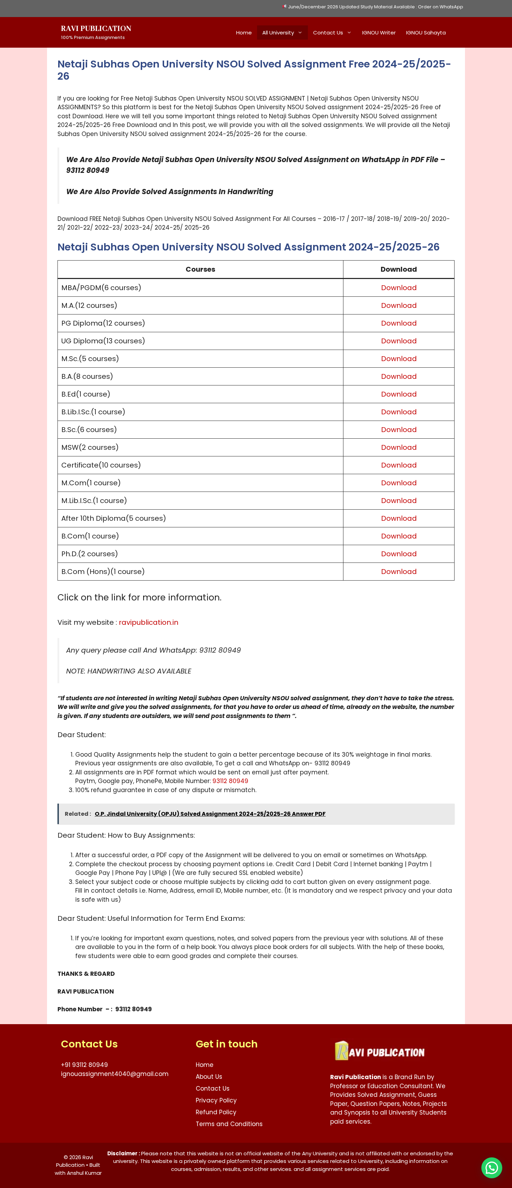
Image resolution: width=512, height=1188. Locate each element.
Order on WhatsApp (440, 6)
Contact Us (328, 32)
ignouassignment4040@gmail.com (115, 1074)
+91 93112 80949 (84, 1065)
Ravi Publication (96, 29)
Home (244, 32)
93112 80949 (230, 781)
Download (399, 288)
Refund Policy (216, 1112)
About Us (209, 1077)
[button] (491, 1167)
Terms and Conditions (229, 1124)
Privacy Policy (216, 1100)
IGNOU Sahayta (426, 32)
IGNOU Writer (379, 32)
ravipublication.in (148, 622)
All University (278, 32)
